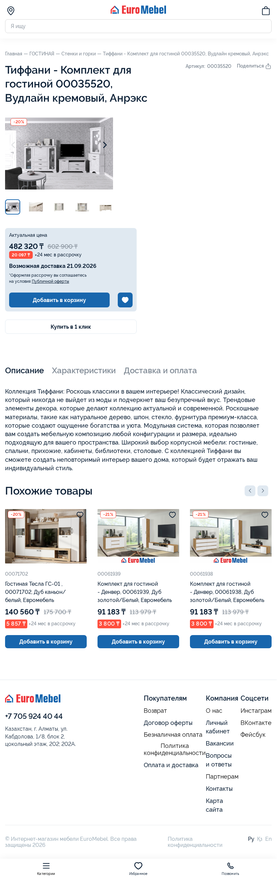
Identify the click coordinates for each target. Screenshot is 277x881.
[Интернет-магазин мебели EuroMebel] (138, 12)
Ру (251, 839)
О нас (214, 710)
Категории (46, 874)
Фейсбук (253, 734)
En (268, 839)
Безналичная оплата (173, 734)
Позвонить (230, 874)
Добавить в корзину (59, 300)
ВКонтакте (256, 723)
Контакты (219, 788)
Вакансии (220, 743)
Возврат (155, 710)
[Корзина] (265, 11)
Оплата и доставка (171, 765)
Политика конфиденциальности (175, 749)
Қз (259, 839)
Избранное (138, 874)
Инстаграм (256, 710)
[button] (250, 490)
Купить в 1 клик (71, 327)
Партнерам (222, 776)
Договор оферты (168, 722)
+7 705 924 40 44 (34, 716)
